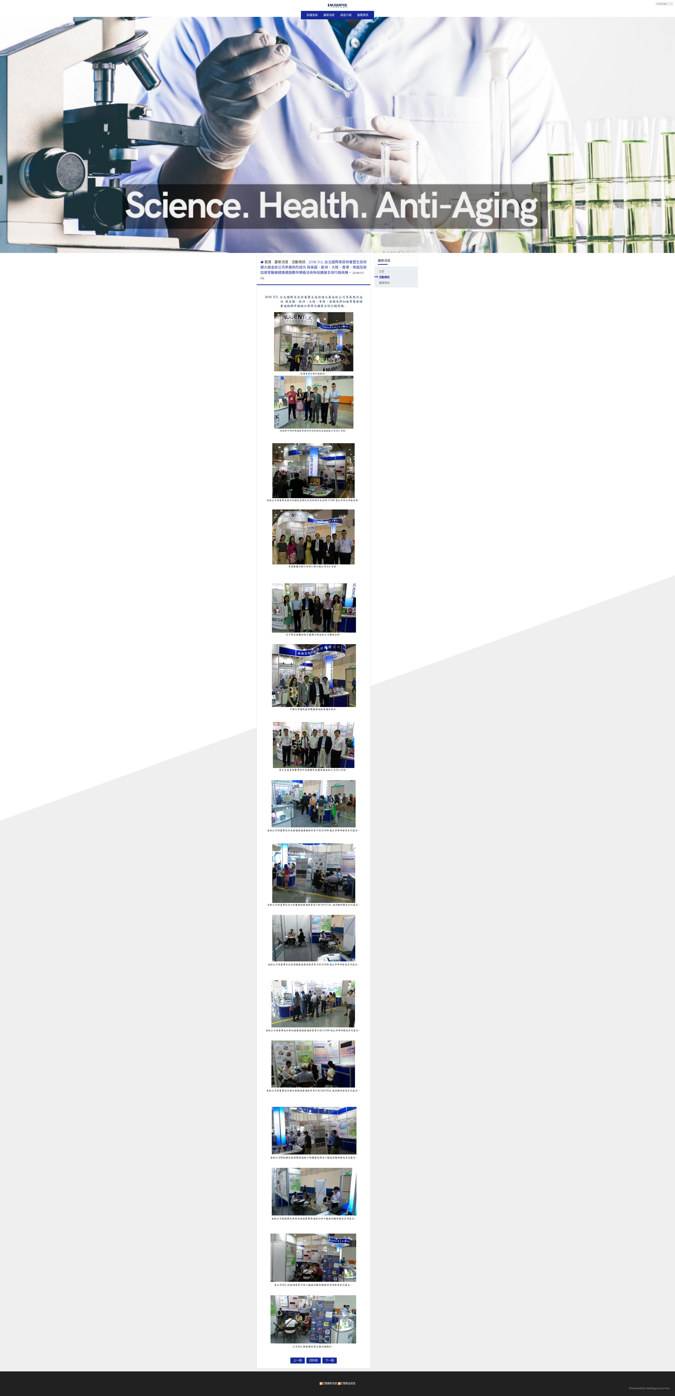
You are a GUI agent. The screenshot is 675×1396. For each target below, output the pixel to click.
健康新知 (384, 282)
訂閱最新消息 (329, 1383)
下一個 (329, 1360)
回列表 (313, 1360)
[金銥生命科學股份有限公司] (338, 7)
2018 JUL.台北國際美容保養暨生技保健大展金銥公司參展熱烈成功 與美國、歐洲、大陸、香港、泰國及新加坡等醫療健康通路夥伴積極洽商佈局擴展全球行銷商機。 (313, 267)
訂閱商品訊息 (348, 1383)
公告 (381, 271)
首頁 (267, 262)
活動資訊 (384, 277)
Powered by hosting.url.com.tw (649, 1388)
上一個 (297, 1360)
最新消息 (281, 262)
